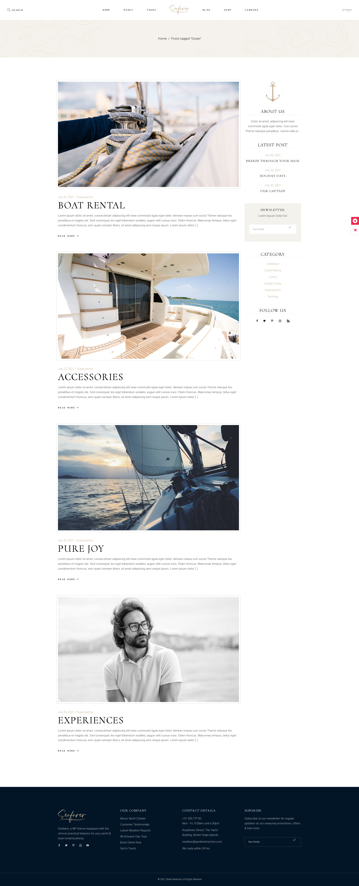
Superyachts (85, 197)
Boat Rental (91, 205)
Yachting (272, 296)
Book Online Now (130, 842)
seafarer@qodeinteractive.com (202, 841)
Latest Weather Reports (135, 830)
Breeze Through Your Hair (273, 161)
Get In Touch (128, 848)
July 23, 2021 (66, 197)
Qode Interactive (174, 879)
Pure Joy (81, 548)
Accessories (91, 377)
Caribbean (272, 264)
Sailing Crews (272, 283)
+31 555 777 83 (191, 818)
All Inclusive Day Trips (133, 836)
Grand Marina (273, 270)
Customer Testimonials (134, 824)
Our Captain (272, 191)
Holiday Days (273, 176)
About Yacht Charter (133, 818)
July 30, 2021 (273, 155)
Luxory (273, 277)
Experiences (91, 720)
